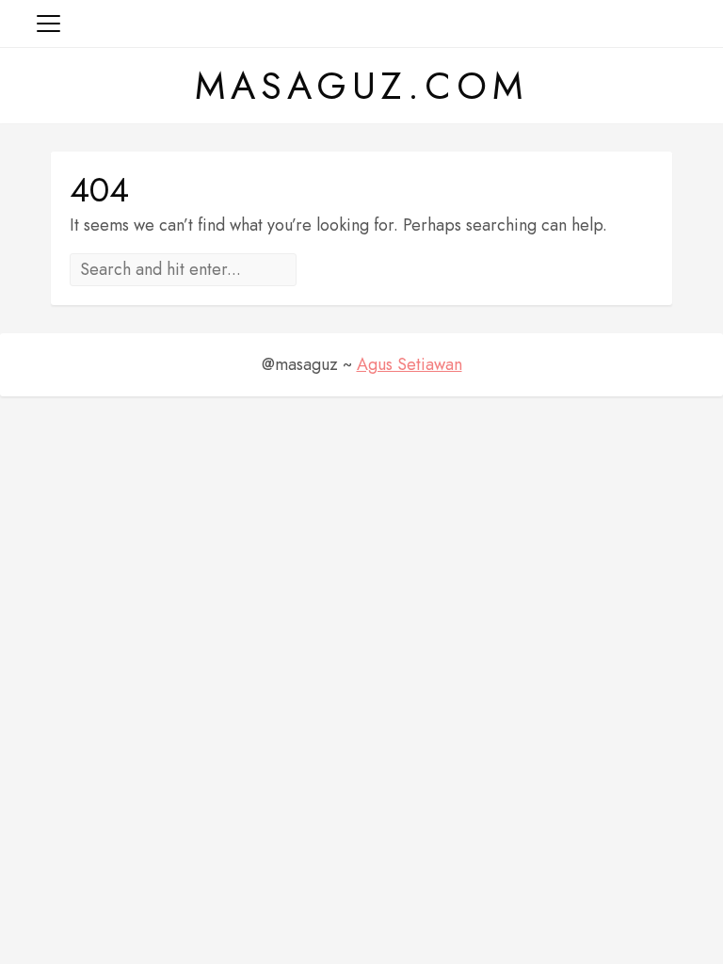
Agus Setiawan (409, 364)
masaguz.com (361, 85)
